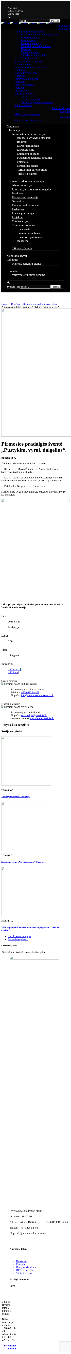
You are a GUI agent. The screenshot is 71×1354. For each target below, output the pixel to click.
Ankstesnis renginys (20, 936)
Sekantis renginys (17, 939)
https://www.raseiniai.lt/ (42, 718)
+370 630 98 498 (30, 692)
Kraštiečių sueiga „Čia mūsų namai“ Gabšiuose (23, 862)
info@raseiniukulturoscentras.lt (37, 695)
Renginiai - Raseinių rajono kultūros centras (34, 304)
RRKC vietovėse (15, 11)
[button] (9, 18)
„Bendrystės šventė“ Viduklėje (15, 796)
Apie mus (12, 8)
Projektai (20, 1264)
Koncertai (15, 669)
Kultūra (14, 672)
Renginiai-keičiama (26, 1267)
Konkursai (21, 1261)
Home (4, 304)
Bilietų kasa (13, 14)
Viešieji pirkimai (24, 1273)
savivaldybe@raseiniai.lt (34, 715)
